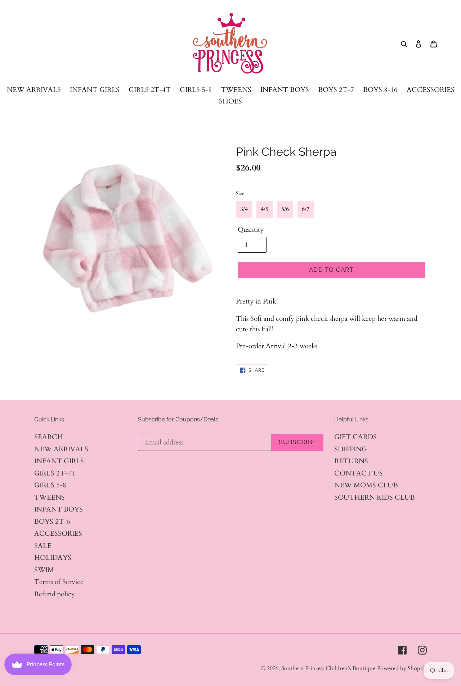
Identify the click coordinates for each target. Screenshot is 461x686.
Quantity (251, 229)
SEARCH (48, 437)
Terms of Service (59, 582)
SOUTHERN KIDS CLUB (374, 497)
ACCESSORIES (58, 533)
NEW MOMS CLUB (366, 485)
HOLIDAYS (52, 557)
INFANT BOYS (58, 509)
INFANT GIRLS (59, 461)
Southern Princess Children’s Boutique (328, 668)
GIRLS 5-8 (50, 485)
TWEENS (49, 497)
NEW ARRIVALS (61, 449)
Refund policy (54, 594)
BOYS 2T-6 (52, 521)
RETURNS (351, 461)
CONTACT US (358, 473)
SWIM (44, 570)
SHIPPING (350, 449)
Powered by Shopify (402, 668)
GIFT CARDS (355, 437)
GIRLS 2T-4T (55, 473)
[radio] (244, 209)
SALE (43, 545)
